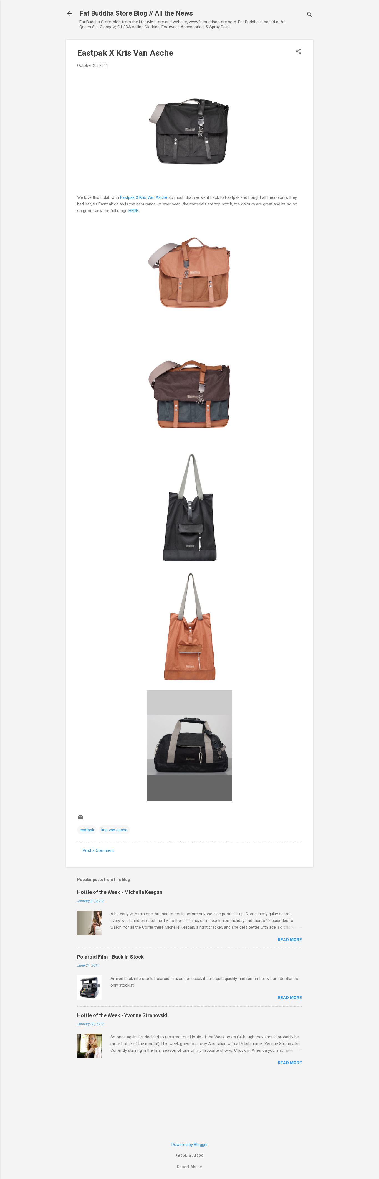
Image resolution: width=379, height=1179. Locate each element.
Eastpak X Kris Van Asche (125, 53)
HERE (133, 210)
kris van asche (114, 829)
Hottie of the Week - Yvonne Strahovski (122, 1015)
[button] (298, 52)
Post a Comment (98, 850)
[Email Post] (80, 818)
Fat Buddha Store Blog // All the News (136, 13)
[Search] (309, 15)
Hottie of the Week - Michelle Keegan (119, 892)
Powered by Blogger (189, 1144)
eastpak (87, 829)
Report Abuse (189, 1166)
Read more (290, 939)
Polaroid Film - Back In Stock (110, 957)
